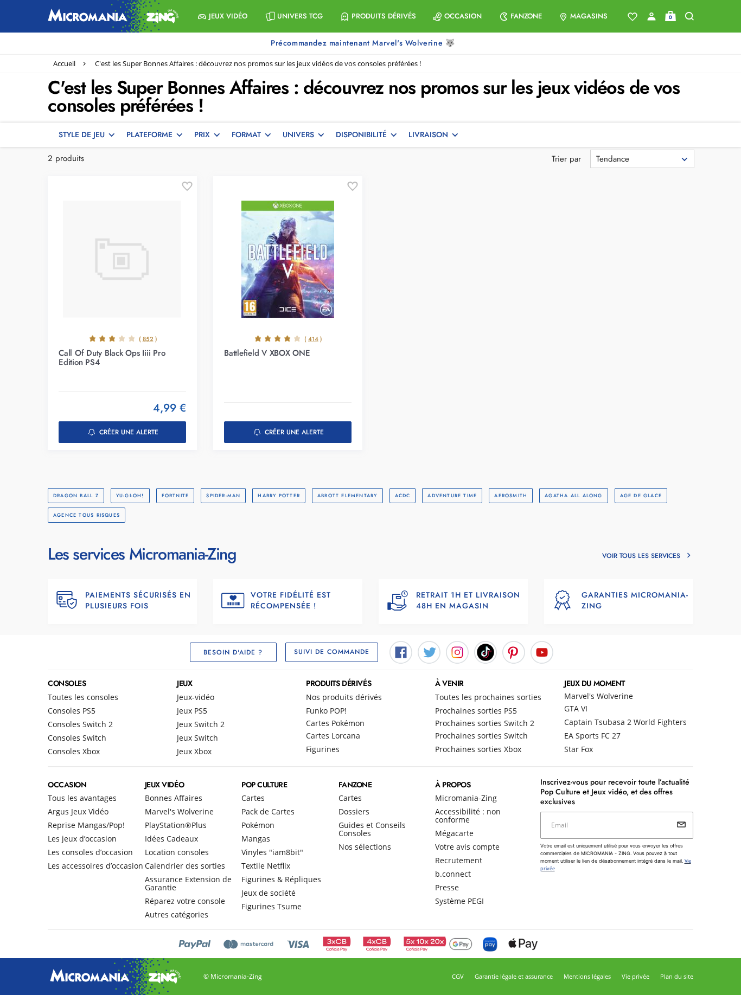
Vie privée (635, 976)
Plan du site (676, 976)
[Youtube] (542, 651)
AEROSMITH (510, 495)
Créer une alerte (128, 432)
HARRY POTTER (279, 495)
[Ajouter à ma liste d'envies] (187, 186)
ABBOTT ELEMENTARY (347, 495)
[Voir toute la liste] (632, 17)
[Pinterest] (513, 651)
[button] (222, 16)
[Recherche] (689, 16)
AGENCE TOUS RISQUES (86, 514)
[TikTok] (485, 651)
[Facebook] (400, 651)
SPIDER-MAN (223, 495)
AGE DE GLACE (641, 495)
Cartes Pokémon (335, 723)
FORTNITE (175, 495)
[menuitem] (222, 16)
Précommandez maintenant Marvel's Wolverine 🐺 (364, 42)
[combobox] (642, 159)
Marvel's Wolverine (598, 696)
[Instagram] (457, 651)
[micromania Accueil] (110, 16)
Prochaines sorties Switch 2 (484, 723)
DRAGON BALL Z (76, 495)
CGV (458, 976)
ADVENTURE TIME (452, 495)
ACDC (403, 495)
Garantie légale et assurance (514, 976)
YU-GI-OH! (130, 495)
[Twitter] (429, 651)
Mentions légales (587, 976)
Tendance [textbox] (612, 159)
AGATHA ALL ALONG (573, 495)
